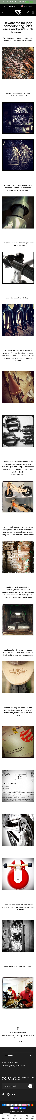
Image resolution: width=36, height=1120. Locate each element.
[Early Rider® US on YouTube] (13, 1094)
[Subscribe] (30, 1086)
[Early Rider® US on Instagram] (8, 1094)
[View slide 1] (14, 1041)
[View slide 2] (17, 1041)
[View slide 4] (21, 1041)
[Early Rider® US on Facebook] (3, 1094)
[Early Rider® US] (18, 12)
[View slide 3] (19, 1041)
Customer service (18, 1033)
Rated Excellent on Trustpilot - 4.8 (17, 2)
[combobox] (27, 6)
